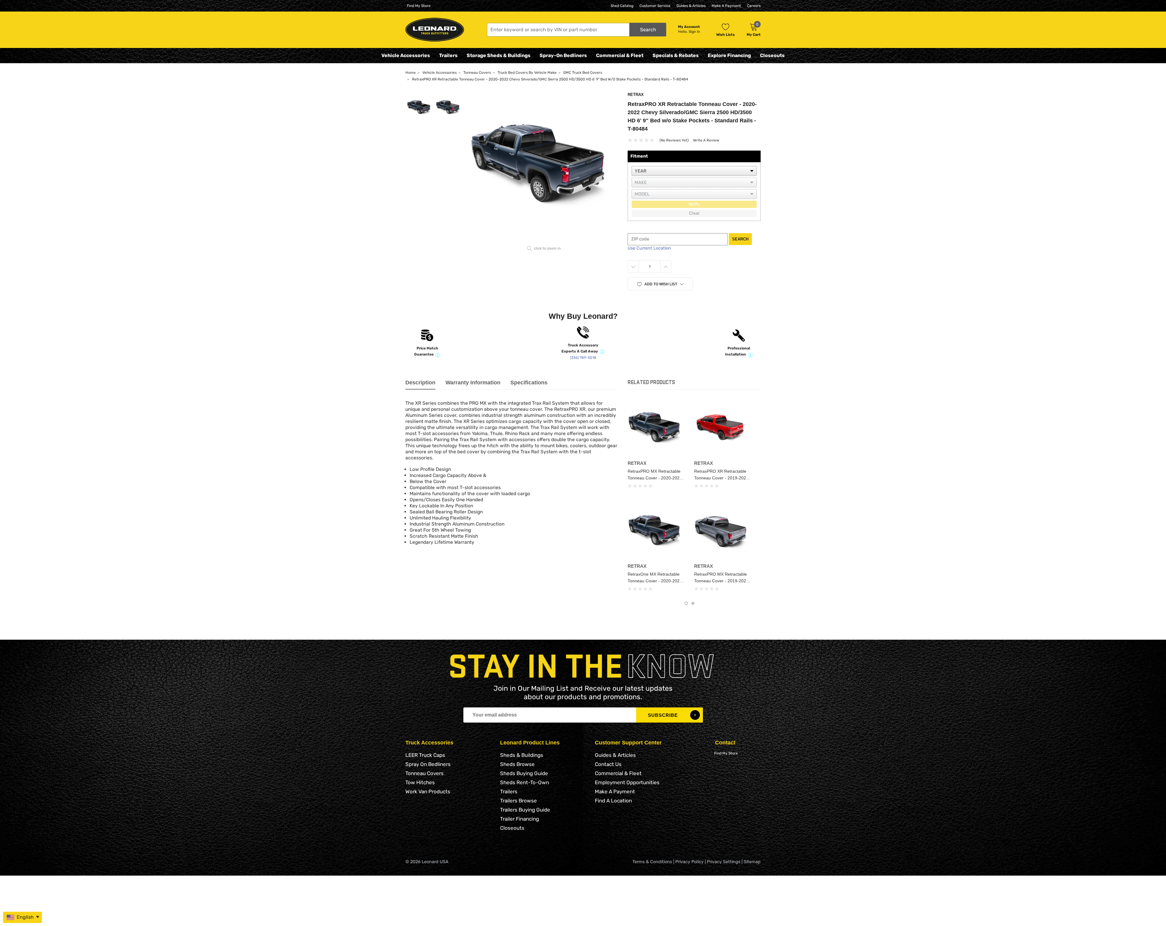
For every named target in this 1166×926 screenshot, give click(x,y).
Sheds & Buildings (521, 755)
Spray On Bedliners (428, 764)
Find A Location (613, 800)
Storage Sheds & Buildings (498, 55)
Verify (694, 204)
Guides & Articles (691, 6)
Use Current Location (649, 248)
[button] (576, 29)
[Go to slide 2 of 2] (692, 603)
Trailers (448, 55)
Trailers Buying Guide (525, 809)
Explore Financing (729, 55)
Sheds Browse (517, 764)
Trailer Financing (519, 818)
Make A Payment (726, 6)
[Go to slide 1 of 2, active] (686, 603)
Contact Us (608, 764)
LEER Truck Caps (425, 755)
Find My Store (419, 6)
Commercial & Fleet (619, 55)
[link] (656, 429)
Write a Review (706, 140)
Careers (754, 6)
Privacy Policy (689, 861)
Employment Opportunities (627, 782)
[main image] (544, 167)
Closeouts (772, 55)
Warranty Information (472, 383)
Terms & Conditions (652, 861)
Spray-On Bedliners (563, 55)
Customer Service (654, 6)
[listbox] (694, 171)
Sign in (695, 31)
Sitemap (752, 861)
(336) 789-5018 (583, 358)
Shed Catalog (622, 6)
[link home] (434, 30)
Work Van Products (427, 791)
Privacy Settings (723, 861)
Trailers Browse (518, 800)
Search (740, 239)
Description (420, 383)
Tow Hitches (420, 782)
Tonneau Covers (424, 773)
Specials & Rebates (676, 55)
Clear (694, 213)
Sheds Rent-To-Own (524, 782)
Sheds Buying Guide (524, 773)
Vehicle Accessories (405, 55)
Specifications (528, 383)
